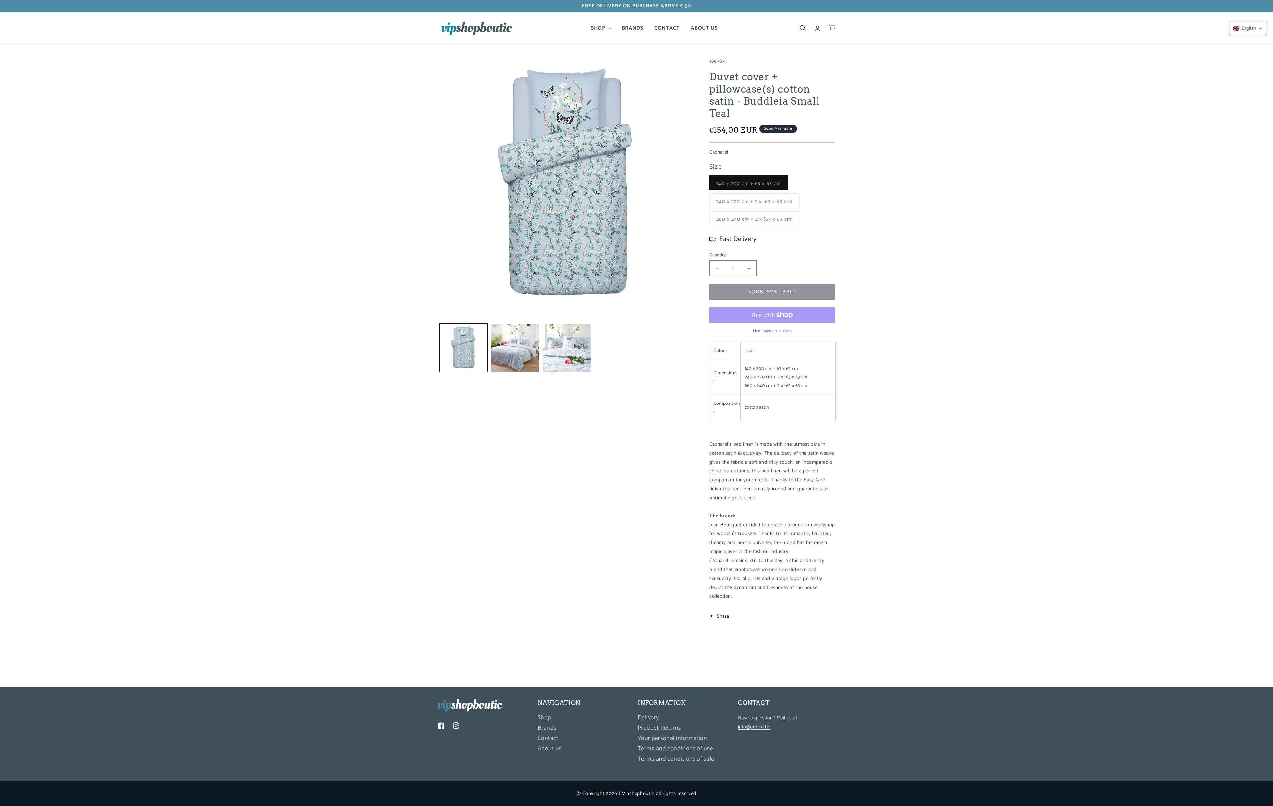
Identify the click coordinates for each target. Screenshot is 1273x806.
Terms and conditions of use (675, 749)
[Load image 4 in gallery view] (567, 348)
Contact (548, 738)
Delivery (648, 718)
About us (550, 749)
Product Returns (659, 728)
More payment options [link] (772, 331)
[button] (600, 28)
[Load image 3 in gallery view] (515, 348)
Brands (547, 728)
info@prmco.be (754, 727)
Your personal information (672, 738)
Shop (544, 718)
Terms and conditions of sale (676, 759)
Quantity (717, 255)
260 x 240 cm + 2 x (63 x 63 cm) (758, 220)
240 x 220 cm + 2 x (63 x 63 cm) (758, 202)
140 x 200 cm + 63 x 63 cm (752, 184)
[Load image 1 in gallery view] (463, 348)
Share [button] (723, 616)
